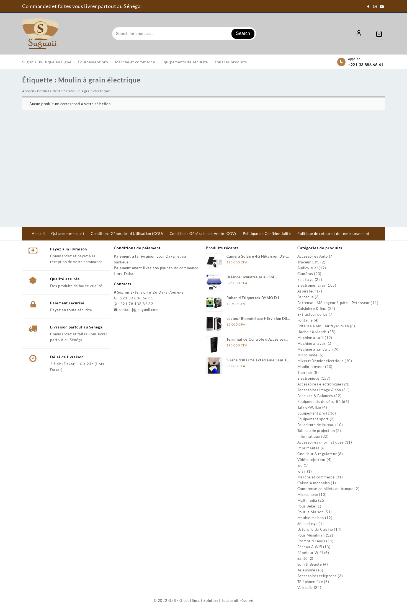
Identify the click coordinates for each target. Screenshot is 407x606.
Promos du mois (311, 541)
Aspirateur (306, 291)
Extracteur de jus (312, 314)
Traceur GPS (308, 262)
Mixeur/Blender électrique (320, 361)
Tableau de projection (316, 430)
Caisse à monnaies (313, 483)
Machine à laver (311, 343)
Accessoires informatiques (320, 442)
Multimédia (307, 500)
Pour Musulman (311, 535)
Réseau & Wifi (309, 547)
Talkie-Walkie (309, 407)
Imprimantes (308, 448)
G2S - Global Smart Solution (193, 600)
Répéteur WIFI (310, 552)
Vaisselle (305, 587)
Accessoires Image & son (319, 390)
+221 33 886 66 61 (365, 64)
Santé (302, 558)
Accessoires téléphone (317, 576)
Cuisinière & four (312, 308)
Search (243, 33)
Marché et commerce (316, 477)
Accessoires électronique (319, 384)
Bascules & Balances (315, 395)
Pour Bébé (306, 506)
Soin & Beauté (309, 564)
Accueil (28, 91)
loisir (301, 471)
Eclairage (305, 279)
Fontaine (305, 320)
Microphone (307, 494)
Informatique (308, 436)
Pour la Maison (310, 512)
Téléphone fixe (310, 581)
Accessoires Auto (312, 256)
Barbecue (305, 297)
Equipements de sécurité (319, 401)
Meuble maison (310, 518)
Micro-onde (307, 355)
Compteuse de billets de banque (325, 488)
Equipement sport (313, 419)
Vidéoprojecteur (311, 459)
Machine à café (310, 337)
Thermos (305, 372)
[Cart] (379, 33)
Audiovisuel (307, 268)
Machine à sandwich (315, 349)
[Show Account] (359, 34)
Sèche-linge (307, 523)
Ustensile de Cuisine (315, 529)
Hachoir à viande (312, 332)
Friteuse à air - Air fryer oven (323, 326)
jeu (300, 465)
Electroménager (311, 285)
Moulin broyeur (310, 366)
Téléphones (307, 570)
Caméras (305, 273)
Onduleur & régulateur (317, 454)
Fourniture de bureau (315, 425)
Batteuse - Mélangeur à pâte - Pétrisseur (333, 303)
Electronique (308, 378)
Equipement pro (311, 413)
